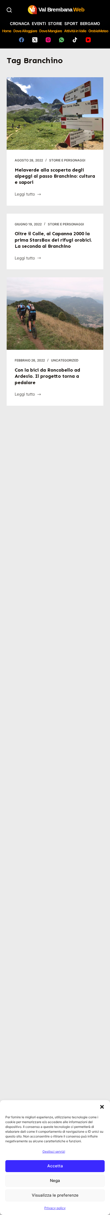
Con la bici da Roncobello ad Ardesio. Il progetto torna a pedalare (47, 376)
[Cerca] (9, 10)
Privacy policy (55, 1208)
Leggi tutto (25, 195)
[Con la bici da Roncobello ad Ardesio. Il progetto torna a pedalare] (55, 313)
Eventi (39, 23)
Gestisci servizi (53, 1151)
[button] (102, 1107)
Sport (71, 23)
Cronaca (20, 23)
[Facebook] (21, 39)
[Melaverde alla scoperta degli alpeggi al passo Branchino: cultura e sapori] (55, 113)
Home (6, 31)
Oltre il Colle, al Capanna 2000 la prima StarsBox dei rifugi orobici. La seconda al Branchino (53, 240)
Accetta (55, 1165)
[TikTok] (74, 39)
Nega (55, 1180)
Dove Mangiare (50, 31)
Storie (55, 23)
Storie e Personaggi (67, 160)
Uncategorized (64, 360)
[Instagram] (48, 39)
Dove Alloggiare (25, 31)
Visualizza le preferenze (55, 1195)
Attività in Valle (75, 31)
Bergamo (90, 23)
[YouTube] (88, 39)
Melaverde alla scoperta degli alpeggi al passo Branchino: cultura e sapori (55, 176)
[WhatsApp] (61, 39)
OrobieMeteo (98, 31)
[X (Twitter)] (34, 39)
